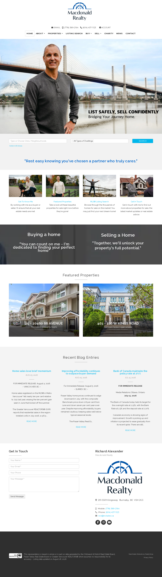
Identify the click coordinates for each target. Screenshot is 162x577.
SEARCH (143, 141)
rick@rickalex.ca (106, 516)
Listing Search (74, 33)
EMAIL (56, 27)
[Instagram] (104, 522)
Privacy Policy (148, 557)
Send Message (17, 496)
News (119, 33)
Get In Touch (136, 202)
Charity (108, 33)
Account (106, 28)
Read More (32, 421)
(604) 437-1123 (89, 27)
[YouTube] (109, 522)
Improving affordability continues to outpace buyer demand (81, 372)
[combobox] (38, 141)
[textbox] (38, 141)
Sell (97, 33)
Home (30, 33)
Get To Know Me (25, 202)
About (40, 33)
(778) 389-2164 (71, 27)
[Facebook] (98, 522)
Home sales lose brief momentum (31, 371)
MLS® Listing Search (99, 202)
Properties (55, 33)
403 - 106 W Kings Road (118, 323)
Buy (88, 33)
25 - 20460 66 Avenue (44, 323)
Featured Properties (62, 202)
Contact (131, 33)
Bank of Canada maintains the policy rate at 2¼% (130, 372)
